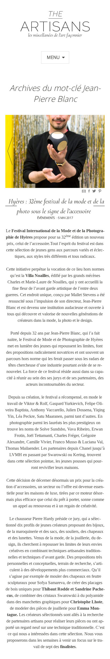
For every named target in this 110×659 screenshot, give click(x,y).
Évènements (46, 218)
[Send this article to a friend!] (84, 191)
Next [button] (101, 151)
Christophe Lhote (86, 602)
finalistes (68, 646)
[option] (55, 151)
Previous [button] (10, 151)
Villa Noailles (37, 275)
